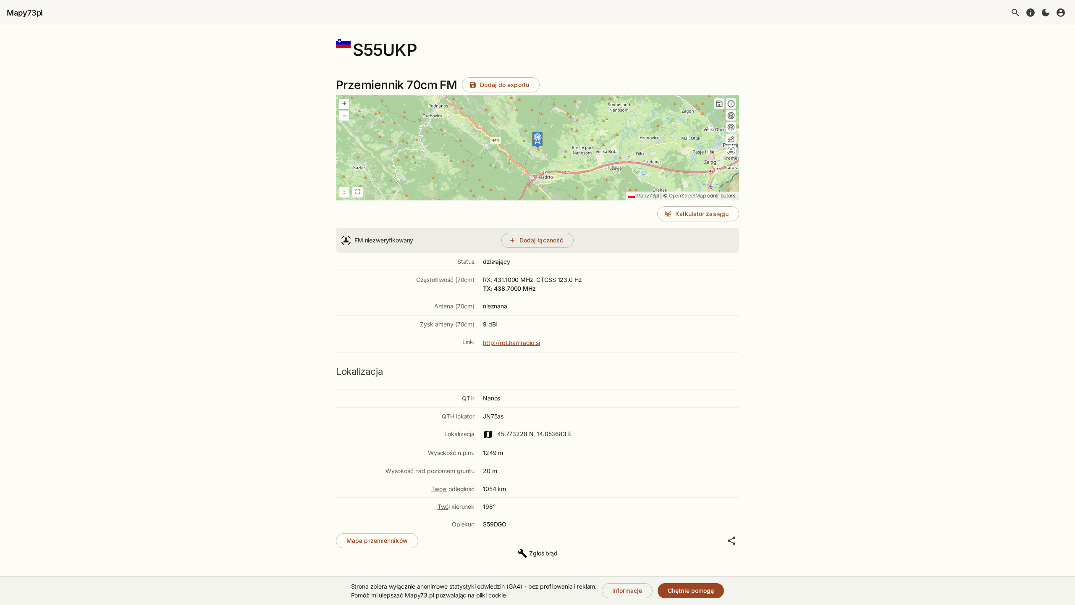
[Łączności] (731, 151)
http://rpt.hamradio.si (511, 342)
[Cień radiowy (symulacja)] (731, 139)
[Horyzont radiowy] (731, 115)
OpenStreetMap (687, 195)
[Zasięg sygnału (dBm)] (731, 127)
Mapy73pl (25, 12)
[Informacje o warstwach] (731, 104)
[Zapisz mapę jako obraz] (719, 104)
